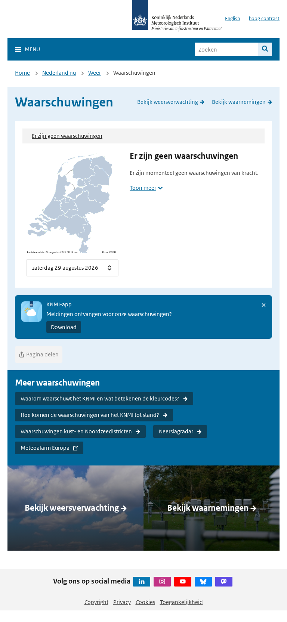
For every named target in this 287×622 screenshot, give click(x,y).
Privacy (122, 602)
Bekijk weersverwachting (167, 101)
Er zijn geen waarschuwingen (67, 135)
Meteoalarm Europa (45, 447)
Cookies (145, 602)
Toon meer (143, 187)
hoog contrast (264, 18)
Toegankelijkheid (181, 602)
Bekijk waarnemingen (239, 101)
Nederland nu (59, 72)
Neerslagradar (176, 431)
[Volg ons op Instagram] (162, 581)
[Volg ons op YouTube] (183, 581)
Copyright (96, 602)
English (232, 18)
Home (22, 72)
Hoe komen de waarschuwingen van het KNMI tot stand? (90, 414)
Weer (94, 72)
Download (64, 327)
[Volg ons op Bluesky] (203, 581)
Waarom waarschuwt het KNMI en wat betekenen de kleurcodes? (100, 398)
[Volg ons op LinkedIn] (142, 581)
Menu (32, 49)
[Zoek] (265, 49)
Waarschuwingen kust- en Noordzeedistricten (76, 431)
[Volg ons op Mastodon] (224, 581)
